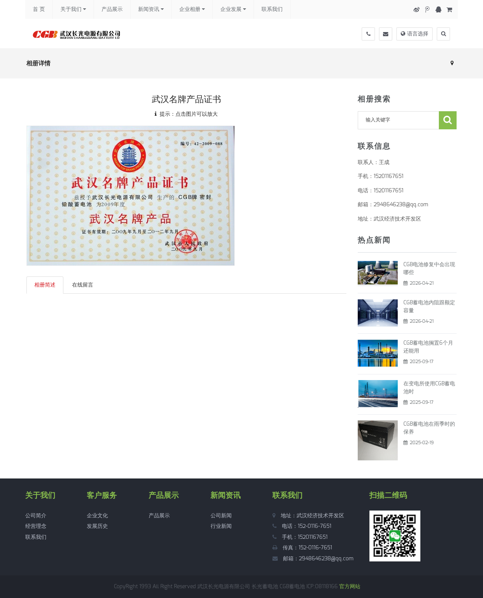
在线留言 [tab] (82, 285)
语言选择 (417, 34)
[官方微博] (416, 9)
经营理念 (35, 526)
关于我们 (71, 9)
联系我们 (272, 9)
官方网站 (349, 586)
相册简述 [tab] (44, 285)
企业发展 (231, 9)
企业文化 (97, 515)
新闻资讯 (149, 9)
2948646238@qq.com (326, 558)
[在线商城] (449, 9)
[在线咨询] (438, 9)
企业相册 (190, 9)
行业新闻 (221, 526)
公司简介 (35, 515)
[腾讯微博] (427, 9)
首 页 (39, 9)
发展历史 (97, 526)
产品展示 (112, 9)
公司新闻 (221, 515)
